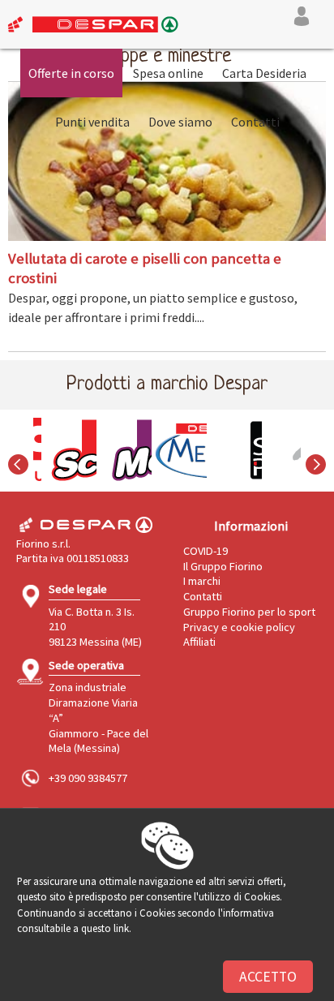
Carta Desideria (264, 73)
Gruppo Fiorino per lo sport (249, 611)
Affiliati (199, 641)
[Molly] (111, 450)
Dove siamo (180, 122)
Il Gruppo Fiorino (223, 566)
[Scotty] (56, 450)
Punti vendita (92, 122)
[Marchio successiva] (316, 474)
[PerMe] (277, 450)
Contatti (255, 122)
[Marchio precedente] (18, 474)
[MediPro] (167, 450)
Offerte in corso (71, 73)
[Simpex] (222, 450)
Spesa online (168, 73)
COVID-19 (205, 550)
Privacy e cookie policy (239, 627)
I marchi (202, 581)
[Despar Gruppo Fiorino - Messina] (89, 27)
